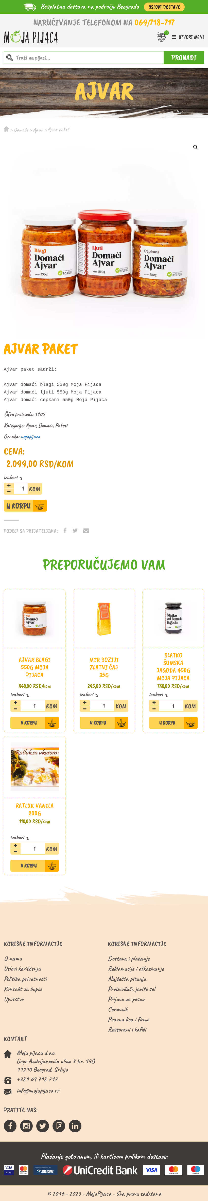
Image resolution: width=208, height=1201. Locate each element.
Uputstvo (13, 999)
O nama (13, 958)
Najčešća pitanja (127, 978)
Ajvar (38, 130)
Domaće (20, 130)
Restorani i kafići (127, 1029)
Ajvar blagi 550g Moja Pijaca (34, 667)
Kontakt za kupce (23, 989)
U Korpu (18, 506)
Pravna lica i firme (128, 1019)
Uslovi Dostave (164, 7)
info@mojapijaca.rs (37, 1090)
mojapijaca (30, 436)
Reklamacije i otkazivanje (136, 968)
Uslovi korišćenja (22, 968)
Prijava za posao (126, 999)
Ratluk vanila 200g (35, 809)
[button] (195, 147)
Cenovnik (118, 1009)
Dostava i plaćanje (129, 958)
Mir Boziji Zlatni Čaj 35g (104, 667)
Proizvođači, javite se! (131, 989)
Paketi (61, 425)
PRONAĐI (184, 57)
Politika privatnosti (25, 978)
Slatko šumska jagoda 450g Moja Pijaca (173, 666)
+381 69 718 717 (36, 1079)
